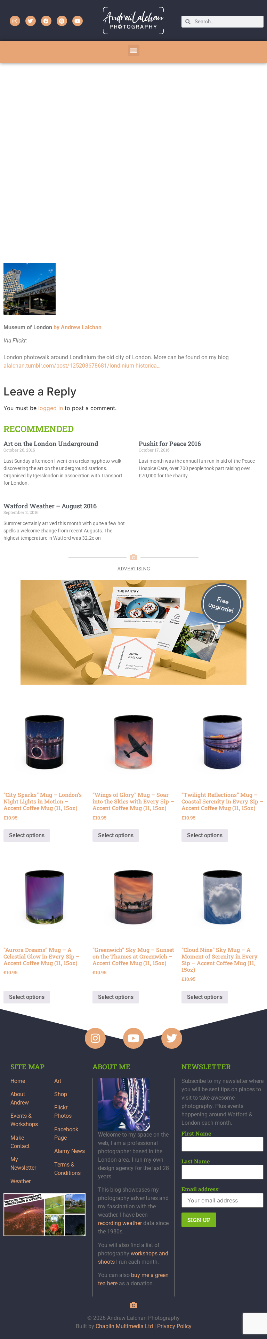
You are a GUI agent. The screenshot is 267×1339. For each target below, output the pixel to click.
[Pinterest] (62, 21)
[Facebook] (46, 21)
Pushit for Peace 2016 (170, 443)
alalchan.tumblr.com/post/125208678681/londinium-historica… (82, 365)
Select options (26, 835)
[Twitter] (30, 21)
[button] (133, 50)
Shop (60, 1094)
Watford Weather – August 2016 (50, 506)
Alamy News (69, 1151)
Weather (20, 1181)
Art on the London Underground (50, 443)
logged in (50, 408)
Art (57, 1081)
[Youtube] (77, 21)
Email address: (200, 1189)
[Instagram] (15, 21)
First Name (196, 1133)
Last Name (195, 1161)
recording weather (120, 1223)
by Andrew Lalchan (78, 327)
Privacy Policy (174, 1326)
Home (17, 1081)
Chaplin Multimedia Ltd (124, 1326)
